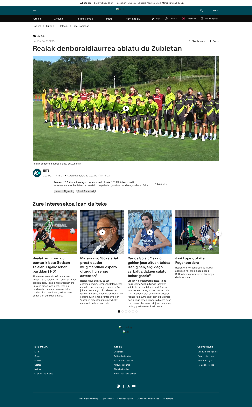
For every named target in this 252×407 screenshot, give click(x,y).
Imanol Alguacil (64, 191)
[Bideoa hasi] (126, 108)
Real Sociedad (86, 191)
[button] (219, 233)
